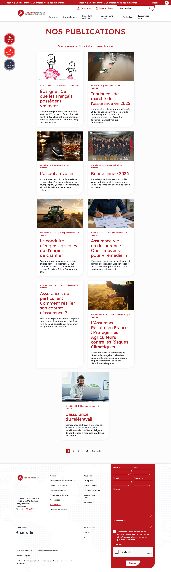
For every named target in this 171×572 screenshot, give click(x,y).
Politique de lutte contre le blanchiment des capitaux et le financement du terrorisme (44, 562)
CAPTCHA (117, 544)
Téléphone (139, 478)
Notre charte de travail (60, 495)
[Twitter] (27, 533)
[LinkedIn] (31, 532)
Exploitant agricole (87, 17)
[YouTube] (22, 533)
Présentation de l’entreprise (62, 480)
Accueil (53, 476)
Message (117, 489)
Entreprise (53, 17)
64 (87, 451)
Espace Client (106, 8)
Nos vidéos (55, 500)
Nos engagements (58, 490)
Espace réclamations (24, 550)
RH (84, 537)
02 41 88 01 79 (26, 509)
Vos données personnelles (48, 550)
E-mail (116, 478)
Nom (137, 467)
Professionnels (70, 17)
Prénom (117, 467)
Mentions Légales (23, 556)
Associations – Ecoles (108, 17)
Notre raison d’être (58, 485)
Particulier (127, 17)
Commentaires (119, 520)
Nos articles (55, 504)
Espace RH (86, 8)
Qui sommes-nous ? (143, 17)
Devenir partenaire (58, 509)
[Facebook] (17, 532)
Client (86, 532)
